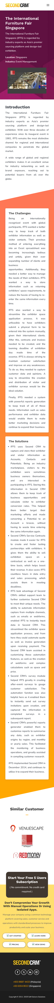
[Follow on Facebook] (17, 972)
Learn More (40, 936)
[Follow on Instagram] (36, 972)
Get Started (15, 936)
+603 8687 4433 (21, 981)
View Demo (39, 944)
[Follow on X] (23, 972)
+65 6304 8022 (21, 986)
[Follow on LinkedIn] (30, 972)
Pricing (15, 944)
